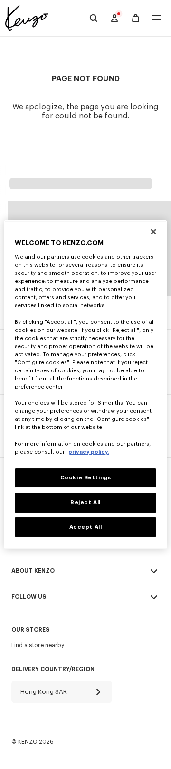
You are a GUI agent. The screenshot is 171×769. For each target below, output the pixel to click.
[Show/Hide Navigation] (156, 18)
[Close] (153, 231)
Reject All (85, 502)
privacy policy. (88, 452)
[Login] (114, 18)
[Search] (93, 18)
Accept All (85, 527)
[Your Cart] (135, 18)
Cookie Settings (85, 477)
